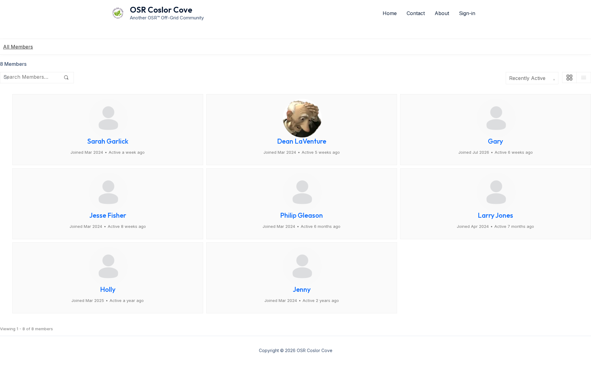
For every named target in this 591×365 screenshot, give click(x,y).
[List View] (584, 77)
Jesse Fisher (107, 215)
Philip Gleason (301, 215)
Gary (495, 141)
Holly (107, 289)
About (442, 13)
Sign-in (467, 13)
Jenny (302, 289)
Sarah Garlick (107, 141)
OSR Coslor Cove (161, 10)
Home (390, 13)
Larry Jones (495, 215)
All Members (18, 47)
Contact (416, 13)
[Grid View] (569, 77)
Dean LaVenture (301, 141)
